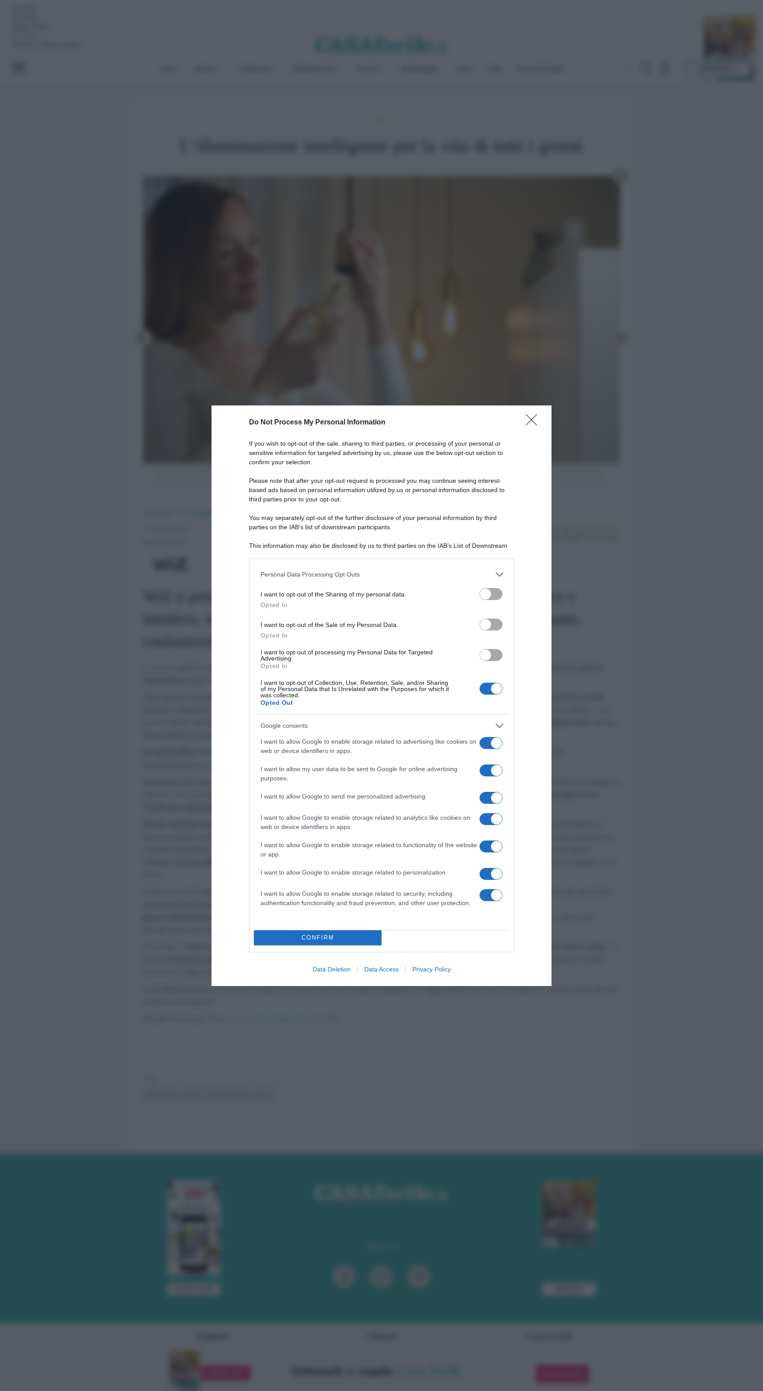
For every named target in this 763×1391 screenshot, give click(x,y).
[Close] (534, 422)
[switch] (491, 594)
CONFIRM (318, 937)
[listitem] (381, 574)
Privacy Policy (431, 969)
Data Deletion (332, 969)
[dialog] (381, 695)
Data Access (381, 969)
